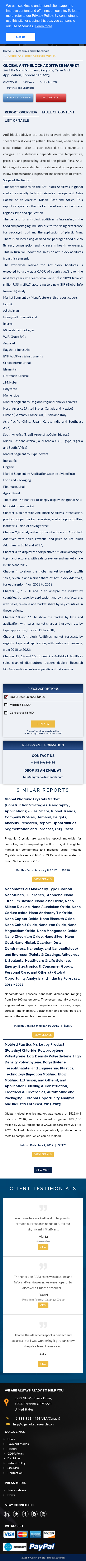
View (43, 1247)
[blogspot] (34, 1513)
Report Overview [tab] (21, 112)
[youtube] (43, 1513)
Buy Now (43, 723)
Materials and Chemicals (32, 51)
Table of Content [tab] (58, 112)
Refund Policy (16, 1463)
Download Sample (18, 97)
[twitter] (16, 1513)
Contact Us (15, 1472)
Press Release (17, 1490)
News (11, 1495)
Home (7, 51)
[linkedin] (7, 1513)
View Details (43, 879)
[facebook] (25, 1513)
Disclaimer (14, 1458)
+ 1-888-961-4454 (43, 762)
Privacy (12, 1448)
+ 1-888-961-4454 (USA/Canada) (36, 1418)
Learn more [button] (43, 26)
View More (43, 1170)
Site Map (13, 1468)
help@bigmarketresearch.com (43, 777)
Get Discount (51, 97)
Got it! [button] (20, 36)
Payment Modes (18, 1444)
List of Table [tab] (17, 121)
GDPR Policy (16, 1453)
